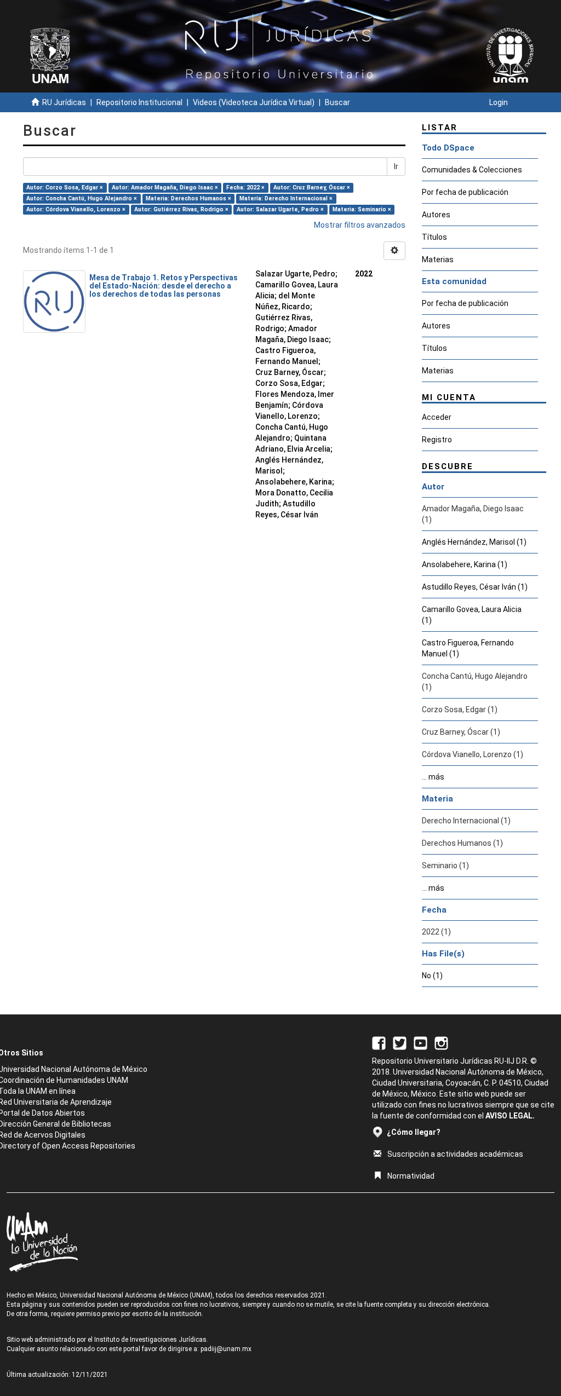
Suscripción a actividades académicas (455, 1154)
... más (433, 776)
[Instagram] (441, 1042)
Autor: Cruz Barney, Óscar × (311, 187)
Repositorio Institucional (139, 102)
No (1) (432, 975)
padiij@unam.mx (226, 1349)
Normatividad (410, 1176)
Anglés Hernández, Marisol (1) (474, 542)
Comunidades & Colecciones (472, 169)
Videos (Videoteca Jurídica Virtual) (253, 102)
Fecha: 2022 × (245, 187)
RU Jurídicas (64, 102)
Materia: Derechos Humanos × (188, 198)
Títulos (434, 237)
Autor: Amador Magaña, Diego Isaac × (165, 187)
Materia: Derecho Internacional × (286, 198)
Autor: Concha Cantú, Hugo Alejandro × (81, 198)
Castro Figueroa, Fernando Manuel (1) (468, 648)
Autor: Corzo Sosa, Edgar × (64, 187)
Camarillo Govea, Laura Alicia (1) (472, 615)
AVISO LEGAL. (510, 1115)
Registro (437, 439)
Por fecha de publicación (465, 192)
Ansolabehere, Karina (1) (464, 564)
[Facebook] (379, 1042)
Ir (396, 166)
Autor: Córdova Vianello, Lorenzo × (75, 209)
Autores (436, 214)
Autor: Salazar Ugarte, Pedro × (280, 209)
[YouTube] (420, 1042)
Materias (438, 259)
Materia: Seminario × (362, 209)
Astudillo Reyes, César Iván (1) (475, 586)
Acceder (436, 417)
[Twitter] (400, 1042)
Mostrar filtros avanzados (359, 225)
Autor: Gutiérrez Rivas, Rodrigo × (181, 209)
